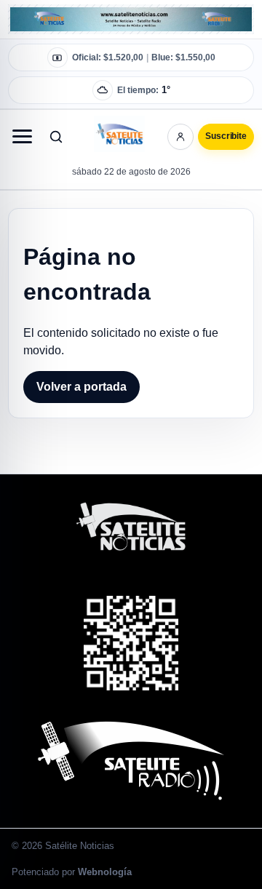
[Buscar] (56, 137)
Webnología (105, 871)
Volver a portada (81, 386)
